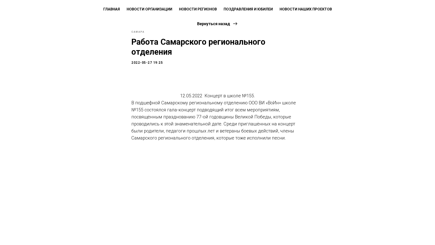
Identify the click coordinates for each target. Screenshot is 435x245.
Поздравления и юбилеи (248, 9)
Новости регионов (198, 9)
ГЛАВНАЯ (111, 9)
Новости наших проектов (306, 9)
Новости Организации (149, 9)
